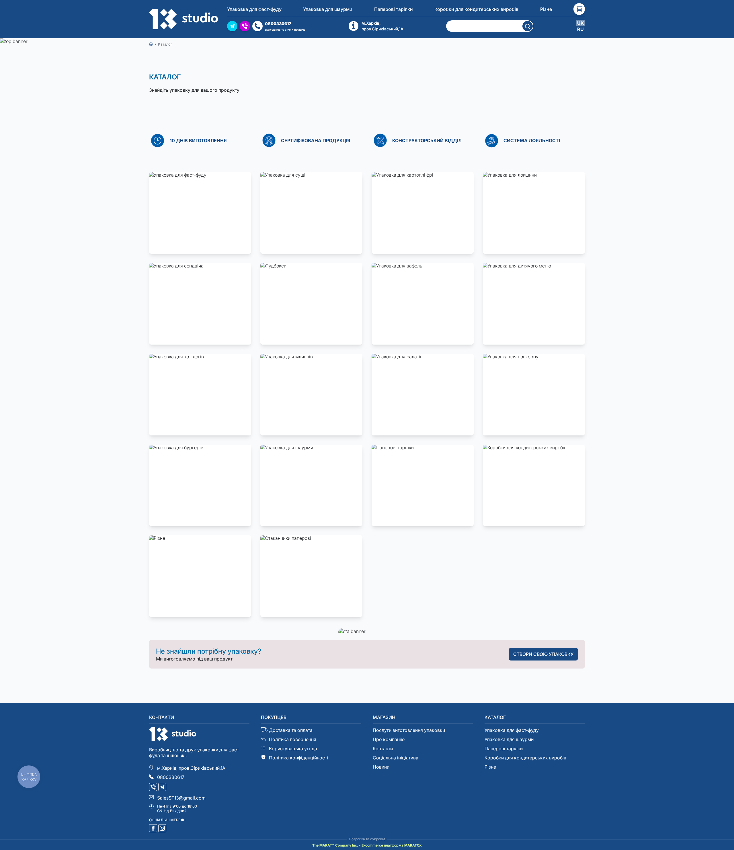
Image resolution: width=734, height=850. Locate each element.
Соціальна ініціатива (395, 758)
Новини (381, 767)
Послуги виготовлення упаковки (409, 730)
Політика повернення (292, 739)
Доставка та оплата (291, 730)
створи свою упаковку (543, 654)
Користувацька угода (293, 748)
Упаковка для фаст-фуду (254, 9)
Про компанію (389, 739)
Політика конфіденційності (298, 758)
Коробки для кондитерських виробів (476, 9)
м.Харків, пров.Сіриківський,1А (191, 768)
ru (580, 29)
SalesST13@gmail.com (181, 798)
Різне (546, 9)
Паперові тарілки (393, 9)
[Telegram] (162, 787)
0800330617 (170, 777)
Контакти (383, 748)
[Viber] (153, 787)
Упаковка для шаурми (327, 9)
